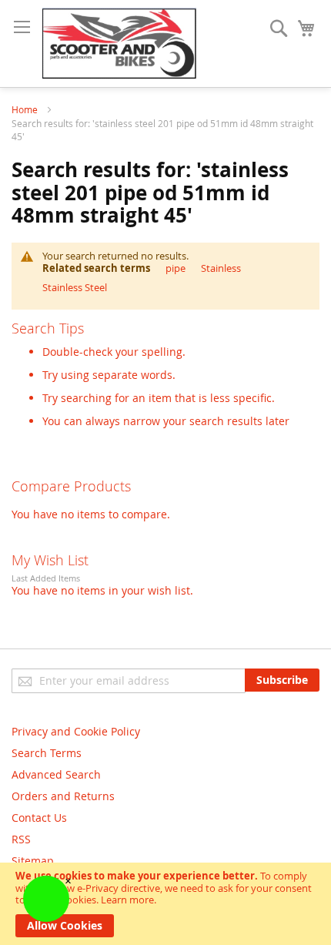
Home (26, 109)
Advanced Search (56, 774)
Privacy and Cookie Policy (76, 731)
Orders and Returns (63, 796)
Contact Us (39, 817)
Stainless (221, 268)
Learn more (127, 899)
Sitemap (33, 860)
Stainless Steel (74, 287)
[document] (165, 903)
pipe (176, 268)
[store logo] (119, 43)
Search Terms (47, 753)
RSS (21, 839)
